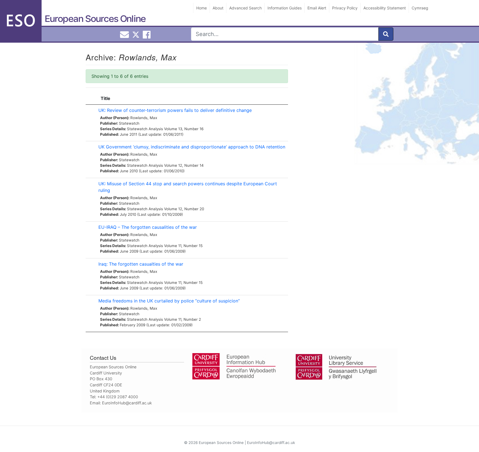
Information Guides (284, 8)
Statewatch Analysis (145, 129)
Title (105, 98)
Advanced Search (245, 8)
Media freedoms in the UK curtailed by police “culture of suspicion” (169, 301)
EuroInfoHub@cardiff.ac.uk (127, 402)
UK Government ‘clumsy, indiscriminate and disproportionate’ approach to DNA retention (191, 147)
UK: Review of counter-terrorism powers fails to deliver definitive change (175, 110)
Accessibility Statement (384, 8)
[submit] (385, 34)
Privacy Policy (345, 8)
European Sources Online (95, 18)
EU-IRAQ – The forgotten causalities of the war (147, 227)
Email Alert (316, 8)
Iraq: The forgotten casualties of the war (140, 264)
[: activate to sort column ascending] (91, 98)
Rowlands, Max (143, 117)
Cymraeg (420, 8)
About (218, 8)
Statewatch (129, 123)
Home (201, 8)
